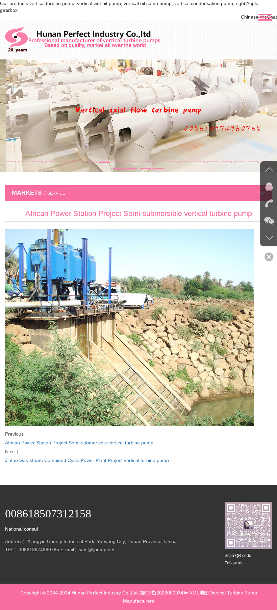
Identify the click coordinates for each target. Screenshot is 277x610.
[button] (10, 162)
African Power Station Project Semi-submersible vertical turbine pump (79, 442)
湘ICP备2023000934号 (163, 592)
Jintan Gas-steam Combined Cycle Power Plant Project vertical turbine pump (87, 460)
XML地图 (199, 592)
